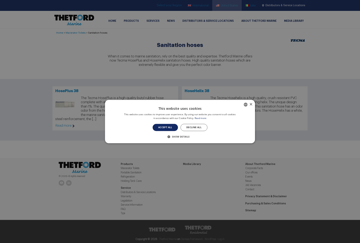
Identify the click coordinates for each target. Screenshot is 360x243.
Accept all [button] (165, 127)
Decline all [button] (194, 127)
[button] (180, 136)
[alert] (180, 121)
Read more (201, 118)
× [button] (250, 104)
